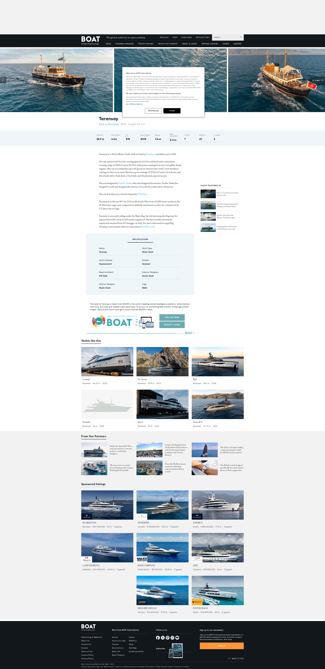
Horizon (141, 612)
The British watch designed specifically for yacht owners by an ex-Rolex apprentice (231, 468)
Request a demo (172, 325)
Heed (140, 422)
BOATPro (133, 641)
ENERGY (198, 522)
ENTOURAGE (200, 608)
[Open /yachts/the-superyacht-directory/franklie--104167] (107, 404)
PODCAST (164, 37)
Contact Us (86, 644)
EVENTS (226, 44)
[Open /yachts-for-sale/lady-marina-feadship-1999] (107, 547)
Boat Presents (118, 655)
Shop (131, 644)
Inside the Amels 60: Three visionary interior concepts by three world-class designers (121, 450)
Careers (84, 648)
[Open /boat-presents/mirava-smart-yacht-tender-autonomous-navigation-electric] (94, 467)
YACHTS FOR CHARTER (167, 44)
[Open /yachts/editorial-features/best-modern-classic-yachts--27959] (208, 194)
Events (132, 637)
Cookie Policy (87, 655)
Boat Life (116, 652)
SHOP (174, 37)
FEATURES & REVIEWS (124, 44)
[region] (163, 92)
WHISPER (143, 522)
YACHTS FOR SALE (145, 44)
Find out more (172, 317)
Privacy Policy (87, 659)
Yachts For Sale (119, 641)
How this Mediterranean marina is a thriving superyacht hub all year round (175, 468)
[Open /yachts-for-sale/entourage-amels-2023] (218, 590)
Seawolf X (197, 422)
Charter (115, 644)
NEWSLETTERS (202, 37)
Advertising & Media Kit (91, 637)
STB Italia (142, 194)
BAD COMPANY (146, 565)
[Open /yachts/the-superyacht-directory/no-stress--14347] (162, 361)
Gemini (86, 379)
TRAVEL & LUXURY (189, 44)
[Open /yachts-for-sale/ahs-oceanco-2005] (218, 547)
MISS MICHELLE (147, 608)
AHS (195, 565)
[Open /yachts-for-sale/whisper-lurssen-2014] (162, 505)
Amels (195, 527)
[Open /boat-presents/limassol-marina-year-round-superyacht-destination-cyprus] (149, 467)
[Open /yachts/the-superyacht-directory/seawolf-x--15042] (218, 404)
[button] (3, 80)
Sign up (222, 646)
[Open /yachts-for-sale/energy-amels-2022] (218, 505)
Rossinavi (113, 124)
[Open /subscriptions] (173, 651)
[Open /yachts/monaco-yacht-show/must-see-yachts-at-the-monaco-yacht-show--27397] (208, 216)
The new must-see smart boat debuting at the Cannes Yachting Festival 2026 (121, 468)
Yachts (115, 637)
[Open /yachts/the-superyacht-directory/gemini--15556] (107, 361)
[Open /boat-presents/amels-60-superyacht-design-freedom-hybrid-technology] (94, 450)
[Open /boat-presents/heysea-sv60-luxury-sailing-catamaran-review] (205, 450)
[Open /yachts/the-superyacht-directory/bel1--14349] (218, 361)
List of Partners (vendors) (134, 104)
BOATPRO (237, 44)
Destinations (118, 648)
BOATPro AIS (148, 226)
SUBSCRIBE (186, 37)
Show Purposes (153, 111)
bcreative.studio (136, 652)
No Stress (142, 379)
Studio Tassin (125, 183)
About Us (85, 641)
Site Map (133, 648)
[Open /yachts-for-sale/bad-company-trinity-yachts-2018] (162, 547)
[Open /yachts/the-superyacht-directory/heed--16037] (162, 404)
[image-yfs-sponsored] (86, 519)
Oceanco (197, 569)
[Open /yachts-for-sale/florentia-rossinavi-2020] (107, 505)
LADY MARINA (91, 565)
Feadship (87, 569)
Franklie (86, 422)
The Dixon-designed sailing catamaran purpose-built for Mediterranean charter (231, 450)
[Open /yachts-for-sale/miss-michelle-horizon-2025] (162, 590)
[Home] (92, 40)
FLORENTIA (89, 522)
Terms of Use (87, 652)
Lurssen (141, 527)
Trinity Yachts (144, 569)
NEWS (108, 44)
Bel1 (195, 379)
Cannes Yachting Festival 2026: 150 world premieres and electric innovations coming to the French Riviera (176, 449)
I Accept (172, 111)
